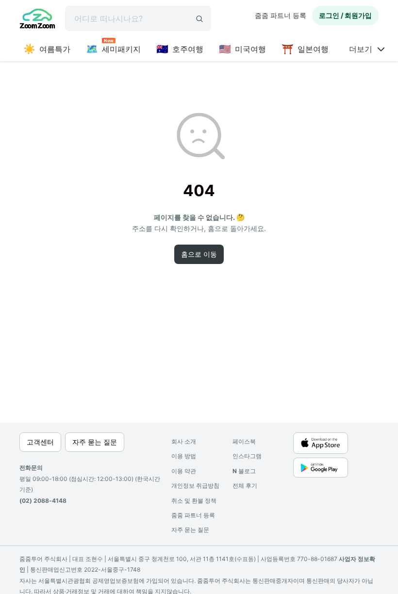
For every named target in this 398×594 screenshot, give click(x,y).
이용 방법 (183, 456)
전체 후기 (244, 485)
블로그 (244, 471)
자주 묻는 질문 (190, 529)
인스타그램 (247, 456)
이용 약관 (183, 471)
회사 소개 (183, 441)
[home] (37, 20)
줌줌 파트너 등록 (280, 15)
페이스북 (244, 441)
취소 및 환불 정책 (193, 500)
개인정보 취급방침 (195, 485)
